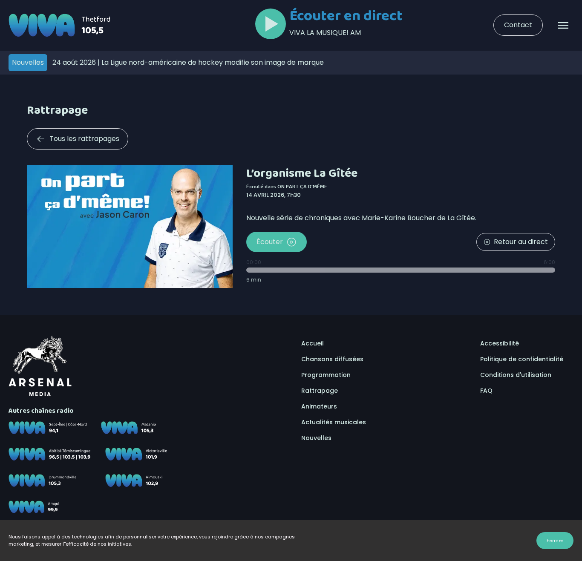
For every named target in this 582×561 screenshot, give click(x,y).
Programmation (326, 375)
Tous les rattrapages (84, 139)
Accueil (312, 343)
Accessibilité (499, 343)
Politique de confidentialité (521, 359)
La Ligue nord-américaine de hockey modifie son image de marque (188, 62)
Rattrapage (319, 390)
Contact (518, 25)
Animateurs (319, 406)
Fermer (555, 540)
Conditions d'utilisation (515, 375)
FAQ (486, 390)
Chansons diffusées (332, 359)
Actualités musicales (333, 422)
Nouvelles (316, 438)
